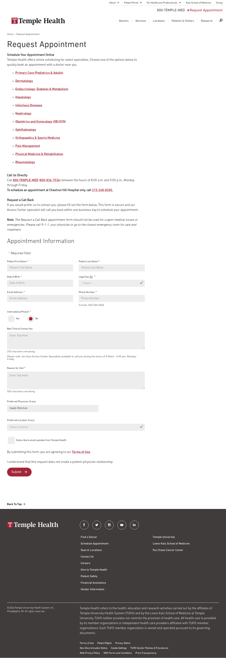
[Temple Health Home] (38, 21)
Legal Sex (85, 277)
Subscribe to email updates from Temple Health (41, 440)
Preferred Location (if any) (21, 420)
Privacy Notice (122, 643)
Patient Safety (89, 576)
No (36, 318)
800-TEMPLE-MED (25, 180)
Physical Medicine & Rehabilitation (39, 154)
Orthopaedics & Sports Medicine (37, 138)
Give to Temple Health (94, 569)
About (112, 3)
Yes (17, 318)
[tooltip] (91, 277)
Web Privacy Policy (90, 653)
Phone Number (87, 292)
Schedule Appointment (95, 543)
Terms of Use (81, 452)
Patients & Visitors (183, 21)
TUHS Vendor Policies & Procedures (149, 648)
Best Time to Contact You (20, 329)
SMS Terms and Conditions (117, 653)
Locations (159, 21)
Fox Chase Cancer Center (168, 550)
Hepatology (23, 97)
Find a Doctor (89, 537)
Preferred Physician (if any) (21, 401)
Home (10, 34)
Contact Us (87, 556)
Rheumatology (25, 162)
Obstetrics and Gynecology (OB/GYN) (40, 121)
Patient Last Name (88, 261)
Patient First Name (16, 261)
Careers (85, 563)
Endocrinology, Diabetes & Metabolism (41, 89)
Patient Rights (104, 643)
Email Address (15, 292)
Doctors (124, 21)
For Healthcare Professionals (162, 3)
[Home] (40, 525)
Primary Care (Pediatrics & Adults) (39, 73)
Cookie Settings (119, 648)
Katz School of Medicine (198, 3)
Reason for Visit (15, 368)
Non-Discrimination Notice (93, 648)
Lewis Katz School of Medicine (171, 543)
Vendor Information (92, 589)
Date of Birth (13, 277)
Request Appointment (206, 10)
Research (207, 21)
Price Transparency (145, 653)
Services (140, 21)
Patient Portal (131, 3)
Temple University (164, 537)
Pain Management (27, 146)
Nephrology (23, 113)
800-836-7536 (50, 180)
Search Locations (91, 550)
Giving (219, 3)
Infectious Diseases (28, 105)
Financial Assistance (93, 583)
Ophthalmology (25, 130)
